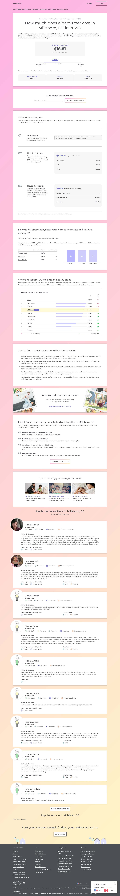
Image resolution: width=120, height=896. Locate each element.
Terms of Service (45, 893)
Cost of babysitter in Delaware (36, 9)
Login (89, 3)
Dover (29, 326)
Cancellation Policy (58, 893)
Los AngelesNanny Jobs (66, 856)
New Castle (31, 320)
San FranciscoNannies (88, 851)
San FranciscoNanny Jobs (64, 852)
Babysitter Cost (40, 867)
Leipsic (29, 313)
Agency (15, 869)
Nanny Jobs (39, 859)
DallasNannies (85, 867)
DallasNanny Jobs (64, 869)
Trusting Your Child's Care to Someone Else (81, 499)
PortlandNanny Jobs (65, 863)
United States (22, 260)
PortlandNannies (86, 861)
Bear (29, 300)
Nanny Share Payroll (19, 861)
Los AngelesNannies (88, 854)
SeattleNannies (86, 869)
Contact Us (16, 884)
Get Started (60, 834)
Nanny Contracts (18, 867)
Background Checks (19, 864)
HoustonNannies (86, 864)
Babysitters (39, 851)
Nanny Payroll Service (20, 859)
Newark (30, 306)
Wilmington (31, 303)
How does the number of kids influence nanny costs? (59, 499)
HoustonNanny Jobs (65, 866)
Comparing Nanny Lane (21, 877)
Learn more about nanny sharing (60, 406)
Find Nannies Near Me (60, 809)
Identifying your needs (32, 496)
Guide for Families (19, 872)
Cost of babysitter (19, 9)
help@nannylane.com (89, 888)
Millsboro (30, 310)
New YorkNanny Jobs (65, 861)
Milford (29, 323)
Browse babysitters (75, 100)
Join (101, 3)
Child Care (16, 819)
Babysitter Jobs (40, 854)
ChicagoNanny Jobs (64, 858)
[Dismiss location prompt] (115, 884)
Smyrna (29, 330)
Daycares (38, 864)
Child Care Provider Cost (43, 869)
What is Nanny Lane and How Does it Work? (35, 499)
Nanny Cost (39, 872)
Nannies (23, 819)
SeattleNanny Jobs (64, 871)
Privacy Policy (33, 893)
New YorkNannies (87, 859)
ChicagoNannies (86, 856)
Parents (15, 854)
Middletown (31, 316)
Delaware (21, 256)
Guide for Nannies (19, 875)
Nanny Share (17, 856)
